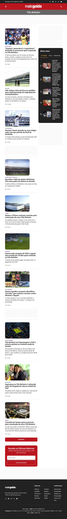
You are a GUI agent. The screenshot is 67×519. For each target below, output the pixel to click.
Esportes (37, 498)
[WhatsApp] (50, 1)
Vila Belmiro (8, 128)
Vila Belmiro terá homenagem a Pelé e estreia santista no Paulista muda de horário (20, 344)
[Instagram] (55, 1)
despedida (8, 382)
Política (46, 489)
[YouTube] (61, 1)
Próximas (21, 439)
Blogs (46, 498)
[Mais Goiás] (33, 6)
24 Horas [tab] (44, 55)
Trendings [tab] (57, 55)
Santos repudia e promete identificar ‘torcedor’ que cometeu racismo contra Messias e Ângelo (20, 293)
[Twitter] (58, 1)
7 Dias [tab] (50, 55)
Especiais (47, 493)
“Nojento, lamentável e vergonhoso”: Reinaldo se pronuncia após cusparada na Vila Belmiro (20, 50)
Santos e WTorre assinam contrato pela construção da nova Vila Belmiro (21, 216)
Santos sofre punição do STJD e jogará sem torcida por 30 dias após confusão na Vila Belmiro (20, 255)
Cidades (37, 491)
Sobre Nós (57, 489)
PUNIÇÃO (7, 251)
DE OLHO (7, 88)
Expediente (57, 491)
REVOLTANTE (8, 46)
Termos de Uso (57, 499)
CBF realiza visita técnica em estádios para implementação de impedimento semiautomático (20, 92)
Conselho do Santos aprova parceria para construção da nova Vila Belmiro (20, 423)
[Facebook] (53, 1)
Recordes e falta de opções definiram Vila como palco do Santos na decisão (20, 180)
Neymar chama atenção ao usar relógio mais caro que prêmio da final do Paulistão (20, 132)
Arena (6, 213)
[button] (6, 6)
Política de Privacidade (57, 495)
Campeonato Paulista (11, 177)
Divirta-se (37, 493)
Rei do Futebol (9, 340)
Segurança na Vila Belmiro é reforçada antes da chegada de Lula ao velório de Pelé (20, 386)
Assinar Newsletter (21, 462)
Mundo (46, 491)
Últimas (36, 489)
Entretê (36, 496)
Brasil (46, 496)
